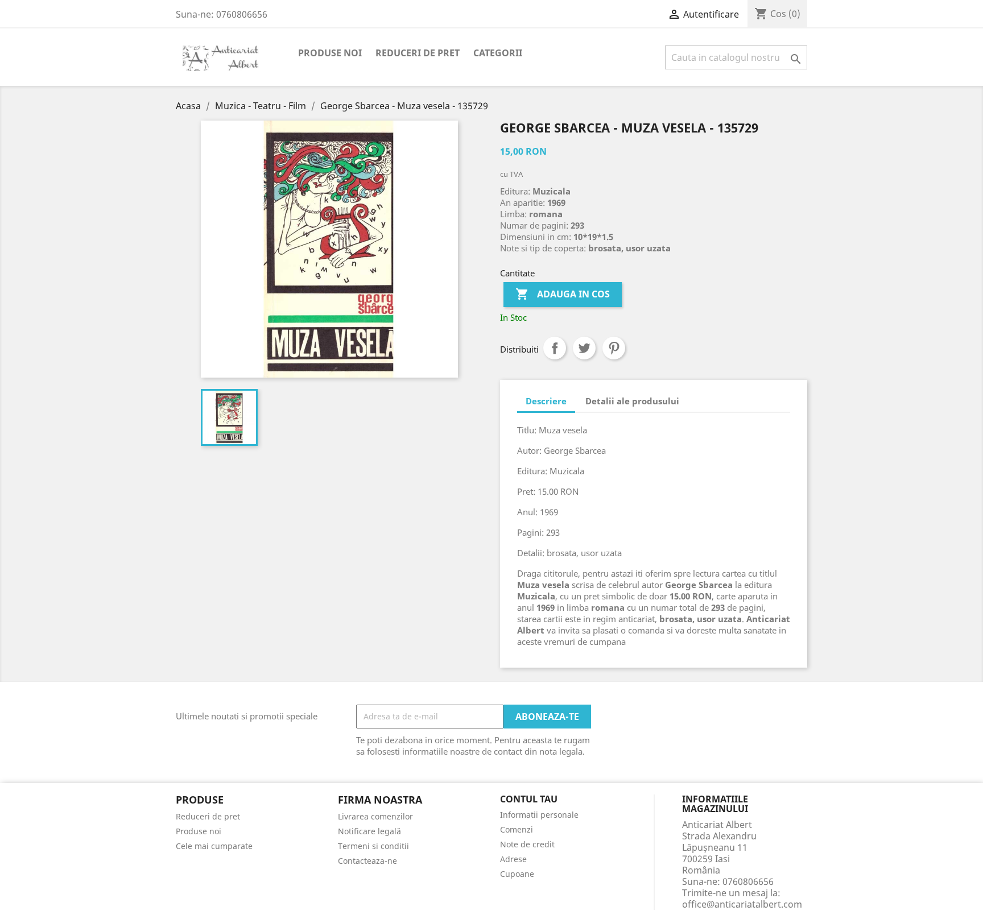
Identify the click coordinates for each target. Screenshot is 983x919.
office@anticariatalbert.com (742, 904)
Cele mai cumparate (214, 846)
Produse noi (330, 53)
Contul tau (528, 799)
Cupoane (517, 873)
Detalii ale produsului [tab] (632, 401)
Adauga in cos (562, 294)
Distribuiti (554, 348)
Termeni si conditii (373, 846)
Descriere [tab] (546, 401)
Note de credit (527, 844)
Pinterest (613, 348)
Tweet (584, 348)
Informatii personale (539, 814)
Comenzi (516, 829)
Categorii (497, 53)
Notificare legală (369, 831)
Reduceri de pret (417, 53)
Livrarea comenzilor (375, 816)
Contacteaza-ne (367, 860)
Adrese (513, 859)
